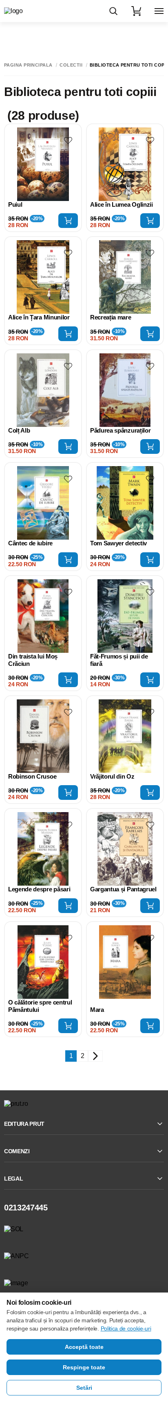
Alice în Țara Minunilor (39, 317)
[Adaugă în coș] (68, 220)
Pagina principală (28, 65)
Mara (97, 1009)
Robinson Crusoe (32, 776)
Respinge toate (84, 1367)
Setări (84, 1387)
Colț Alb (19, 430)
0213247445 (26, 1207)
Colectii (71, 65)
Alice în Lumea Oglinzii (121, 204)
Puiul (15, 204)
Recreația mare (110, 317)
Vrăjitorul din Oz (112, 776)
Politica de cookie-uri (126, 1328)
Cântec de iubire (30, 543)
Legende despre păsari (39, 889)
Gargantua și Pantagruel (123, 889)
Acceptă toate (84, 1347)
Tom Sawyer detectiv (118, 543)
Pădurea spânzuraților (120, 430)
